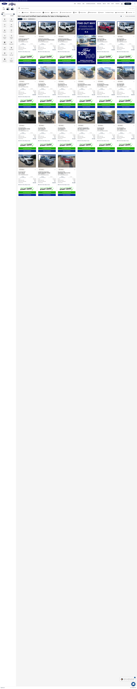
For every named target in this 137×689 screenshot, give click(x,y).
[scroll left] (19, 12)
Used (83, 3)
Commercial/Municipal (90, 3)
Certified (8, 7)
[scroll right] (134, 12)
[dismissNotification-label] (135, 677)
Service (104, 3)
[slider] (2, 14)
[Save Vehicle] (35, 36)
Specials (79, 3)
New (75, 3)
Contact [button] (128, 3)
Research (117, 4)
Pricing (23, 43)
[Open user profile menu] (122, 3)
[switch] (3, 8)
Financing (99, 3)
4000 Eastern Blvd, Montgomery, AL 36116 (128, 0)
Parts (108, 3)
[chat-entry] (133, 684)
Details (31, 43)
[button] (135, 4)
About (112, 3)
